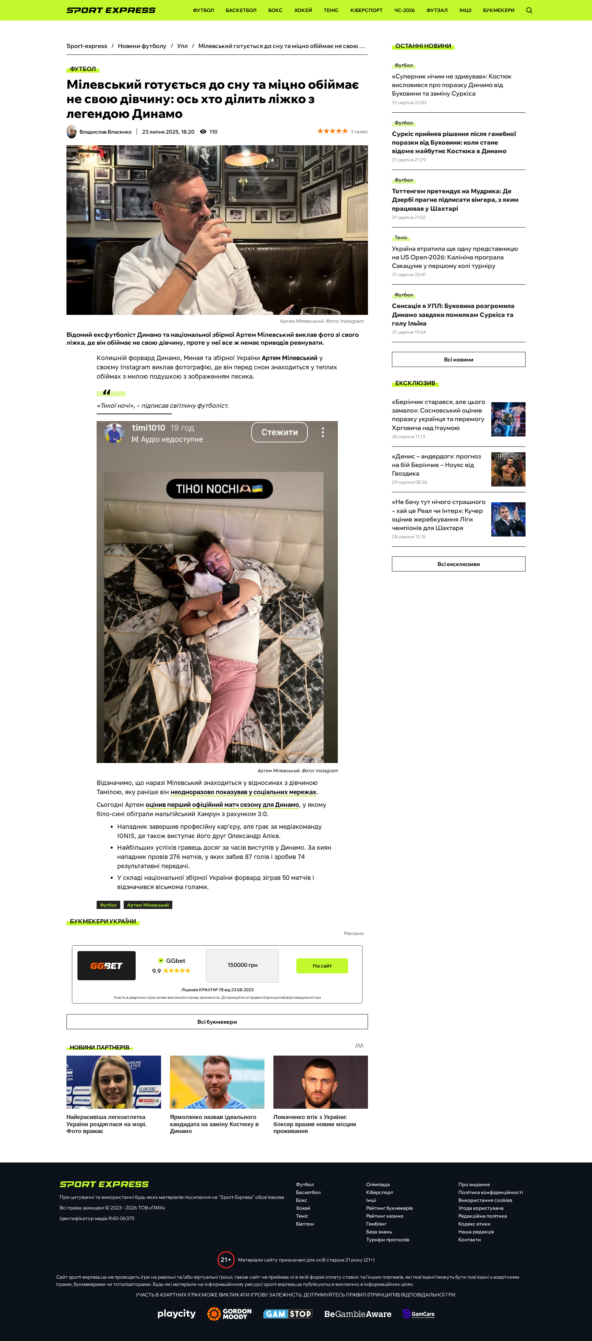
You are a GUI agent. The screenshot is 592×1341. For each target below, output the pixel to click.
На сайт (322, 965)
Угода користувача (481, 1208)
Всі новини (458, 359)
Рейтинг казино (385, 1216)
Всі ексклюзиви (458, 564)
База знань (379, 1232)
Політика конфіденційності (490, 1192)
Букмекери (499, 10)
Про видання (474, 1184)
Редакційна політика (482, 1216)
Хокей (303, 10)
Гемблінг (376, 1224)
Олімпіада (378, 1184)
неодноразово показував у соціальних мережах (243, 792)
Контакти (469, 1240)
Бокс (275, 10)
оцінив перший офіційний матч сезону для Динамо (222, 804)
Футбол (203, 10)
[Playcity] (177, 1314)
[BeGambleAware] (358, 1315)
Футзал (437, 10)
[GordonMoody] (229, 1314)
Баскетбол (241, 10)
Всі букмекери (217, 1021)
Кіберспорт (366, 10)
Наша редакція (476, 1232)
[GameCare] (418, 1314)
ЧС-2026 (404, 10)
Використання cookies (485, 1200)
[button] (529, 10)
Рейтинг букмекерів (389, 1208)
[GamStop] (288, 1314)
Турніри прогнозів (387, 1240)
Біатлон (305, 1224)
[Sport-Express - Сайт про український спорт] (108, 10)
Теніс (331, 10)
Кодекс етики (474, 1224)
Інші (465, 10)
